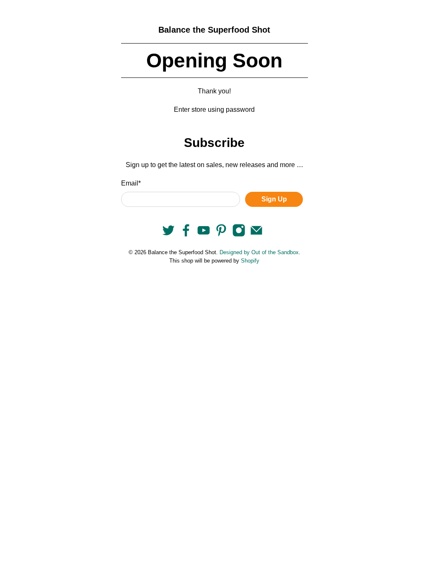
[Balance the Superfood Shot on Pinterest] (221, 234)
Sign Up (274, 199)
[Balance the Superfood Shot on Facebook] (186, 234)
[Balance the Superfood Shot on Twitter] (168, 234)
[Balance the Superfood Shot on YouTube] (203, 234)
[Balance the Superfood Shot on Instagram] (239, 234)
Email (131, 183)
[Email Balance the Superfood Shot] (256, 234)
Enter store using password (214, 109)
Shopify (250, 261)
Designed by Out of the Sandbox (259, 252)
